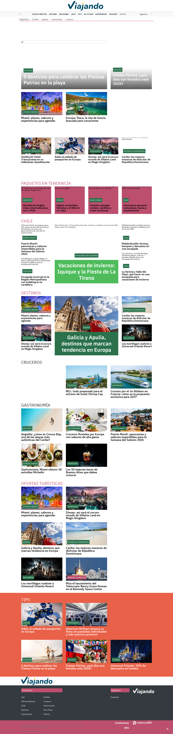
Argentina (24, 19)
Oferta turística (39, 14)
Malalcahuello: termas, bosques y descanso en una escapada (135, 246)
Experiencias (101, 14)
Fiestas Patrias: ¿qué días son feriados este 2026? (131, 79)
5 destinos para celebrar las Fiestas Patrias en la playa (64, 80)
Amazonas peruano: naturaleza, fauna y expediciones (135, 207)
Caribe (35, 19)
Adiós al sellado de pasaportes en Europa (68, 158)
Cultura (47, 714)
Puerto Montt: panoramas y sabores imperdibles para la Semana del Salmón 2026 (34, 249)
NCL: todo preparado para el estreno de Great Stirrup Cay (84, 392)
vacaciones (57, 19)
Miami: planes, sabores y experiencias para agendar (38, 119)
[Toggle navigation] (20, 14)
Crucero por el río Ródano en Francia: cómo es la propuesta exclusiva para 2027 (130, 394)
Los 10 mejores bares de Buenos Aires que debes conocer (81, 472)
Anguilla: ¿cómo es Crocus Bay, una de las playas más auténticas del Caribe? (41, 437)
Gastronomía (49, 705)
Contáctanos (122, 722)
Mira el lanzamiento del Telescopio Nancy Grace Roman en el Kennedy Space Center (86, 586)
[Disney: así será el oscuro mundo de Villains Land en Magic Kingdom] (103, 145)
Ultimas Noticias (28, 701)
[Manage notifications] (167, 729)
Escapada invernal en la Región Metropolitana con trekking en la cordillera (35, 280)
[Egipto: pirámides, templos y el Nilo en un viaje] (70, 195)
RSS (127, 727)
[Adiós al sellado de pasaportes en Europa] (70, 145)
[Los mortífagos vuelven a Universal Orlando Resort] (137, 332)
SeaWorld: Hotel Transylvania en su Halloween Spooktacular (35, 159)
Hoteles (47, 697)
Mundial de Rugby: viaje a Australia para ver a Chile (35, 207)
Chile (73, 14)
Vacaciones (64, 14)
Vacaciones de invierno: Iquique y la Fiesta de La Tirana (86, 271)
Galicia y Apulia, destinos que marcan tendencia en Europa (86, 343)
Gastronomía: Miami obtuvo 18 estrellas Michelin (41, 470)
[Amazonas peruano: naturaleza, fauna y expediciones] (137, 195)
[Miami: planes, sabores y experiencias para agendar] (36, 304)
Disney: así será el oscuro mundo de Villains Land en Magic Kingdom (103, 159)
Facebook (115, 697)
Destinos (53, 14)
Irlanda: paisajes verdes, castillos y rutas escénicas (100, 207)
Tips (80, 14)
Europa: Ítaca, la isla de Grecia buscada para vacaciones (86, 119)
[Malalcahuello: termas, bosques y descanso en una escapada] (137, 232)
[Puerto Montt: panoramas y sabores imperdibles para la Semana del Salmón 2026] (36, 232)
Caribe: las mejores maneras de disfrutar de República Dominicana (136, 159)
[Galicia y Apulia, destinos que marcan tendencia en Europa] (86, 314)
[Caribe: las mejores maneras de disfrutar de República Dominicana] (137, 145)
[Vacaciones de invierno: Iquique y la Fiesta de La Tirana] (86, 242)
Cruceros (113, 14)
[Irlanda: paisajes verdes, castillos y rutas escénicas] (103, 195)
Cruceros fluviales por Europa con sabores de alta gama (85, 435)
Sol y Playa (88, 14)
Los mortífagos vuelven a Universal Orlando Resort (137, 345)
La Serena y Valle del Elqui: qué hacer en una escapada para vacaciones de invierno (136, 275)
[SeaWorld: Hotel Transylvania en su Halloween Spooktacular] (36, 145)
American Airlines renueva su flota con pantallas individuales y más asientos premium (86, 631)
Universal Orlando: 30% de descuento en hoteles (128, 667)
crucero (69, 19)
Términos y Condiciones (31, 731)
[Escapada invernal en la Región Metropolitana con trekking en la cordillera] (36, 266)
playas (45, 19)
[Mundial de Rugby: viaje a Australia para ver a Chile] (36, 195)
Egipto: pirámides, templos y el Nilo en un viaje (68, 207)
